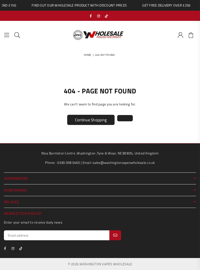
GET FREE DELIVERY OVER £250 (165, 5)
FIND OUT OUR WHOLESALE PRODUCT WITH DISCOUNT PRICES (78, 5)
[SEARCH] (17, 35)
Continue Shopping (91, 120)
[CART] (191, 35)
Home (87, 55)
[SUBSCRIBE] (115, 235)
